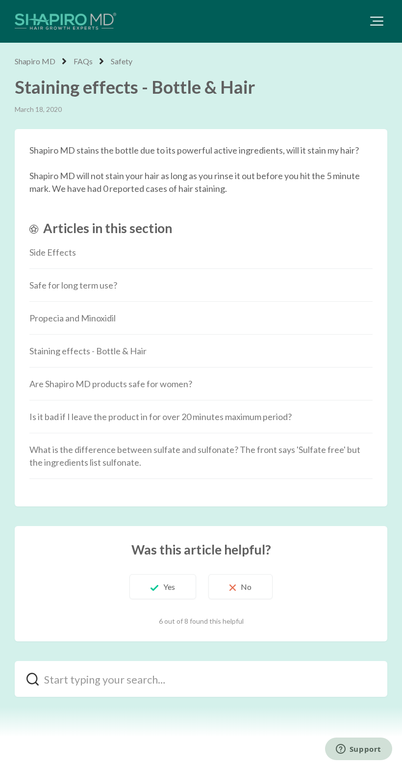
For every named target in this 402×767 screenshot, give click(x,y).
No (246, 586)
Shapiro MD (35, 61)
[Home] (66, 21)
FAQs (83, 61)
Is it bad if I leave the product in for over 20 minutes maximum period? (160, 416)
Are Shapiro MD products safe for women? (110, 383)
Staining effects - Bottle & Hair (88, 350)
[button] (376, 21)
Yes (169, 586)
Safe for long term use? (73, 285)
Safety (121, 61)
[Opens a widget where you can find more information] (358, 750)
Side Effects (52, 252)
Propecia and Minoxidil (72, 318)
